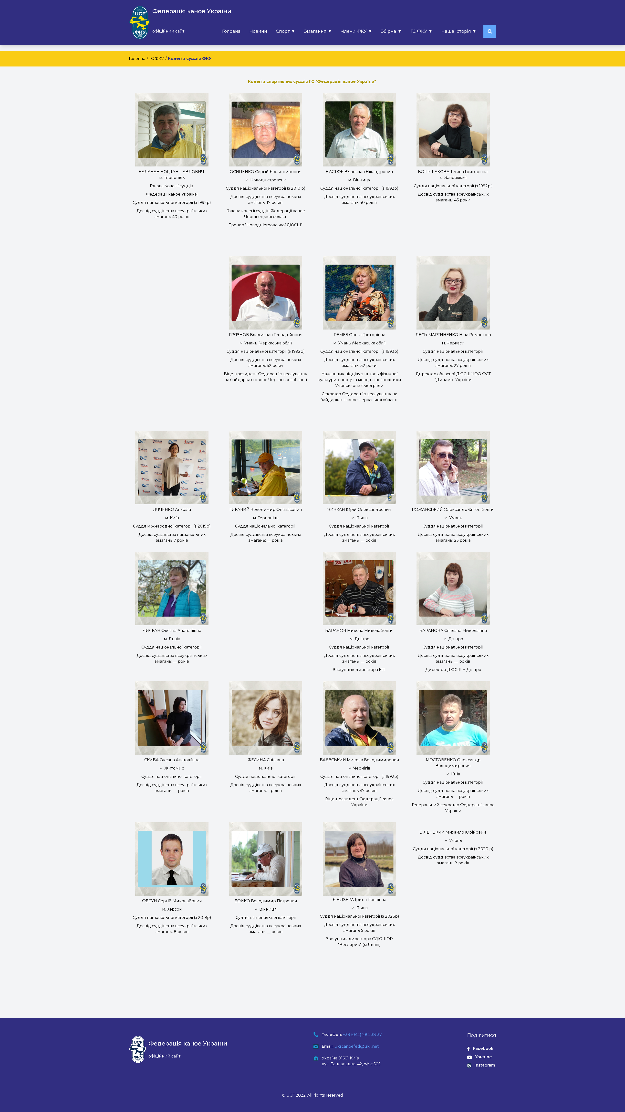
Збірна (391, 31)
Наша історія (459, 31)
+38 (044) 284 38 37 (362, 1034)
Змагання (318, 31)
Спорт (285, 31)
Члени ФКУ (356, 31)
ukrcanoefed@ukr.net (356, 1046)
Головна (231, 31)
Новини (258, 31)
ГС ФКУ (422, 31)
